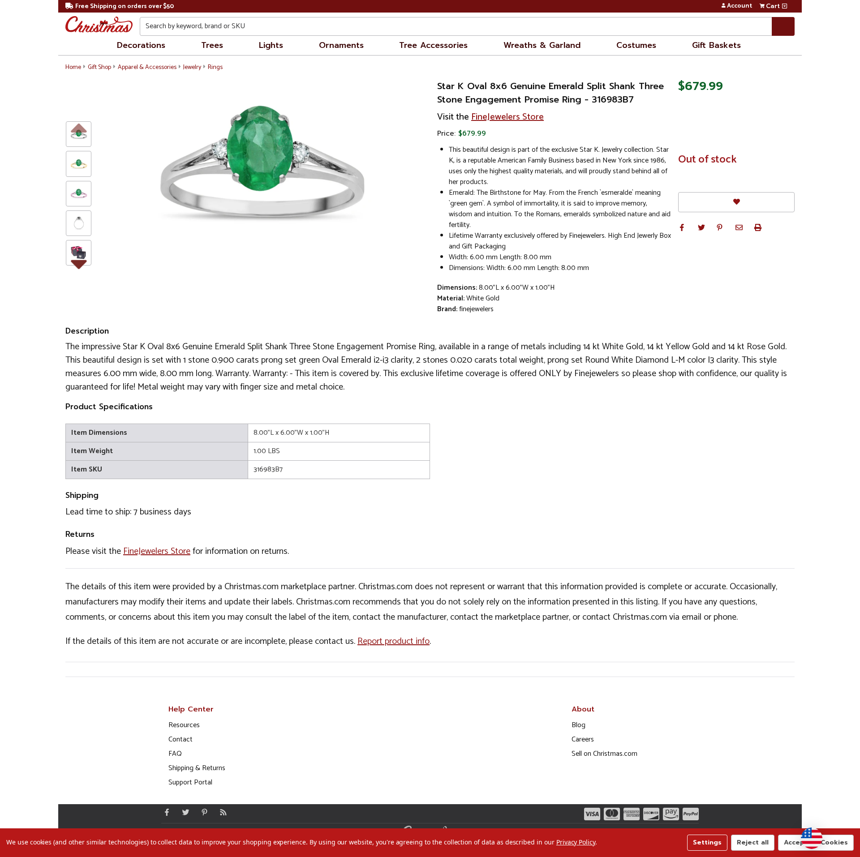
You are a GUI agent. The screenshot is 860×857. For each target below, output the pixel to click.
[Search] (783, 26)
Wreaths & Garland (541, 45)
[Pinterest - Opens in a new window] (202, 812)
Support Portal (190, 782)
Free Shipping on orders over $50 (124, 6)
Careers (583, 739)
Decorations (141, 45)
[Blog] (221, 812)
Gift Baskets (716, 45)
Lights (271, 45)
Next (79, 263)
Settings (707, 842)
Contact (180, 739)
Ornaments (341, 45)
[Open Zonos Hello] (811, 838)
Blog (578, 725)
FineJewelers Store (507, 117)
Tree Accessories (433, 45)
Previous (79, 127)
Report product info (393, 641)
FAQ (175, 754)
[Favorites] (736, 202)
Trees (212, 45)
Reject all (753, 842)
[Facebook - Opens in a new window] (164, 812)
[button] (681, 227)
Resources (184, 725)
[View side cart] (784, 6)
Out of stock (707, 160)
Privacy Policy (575, 842)
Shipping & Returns (196, 768)
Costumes (636, 45)
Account (739, 6)
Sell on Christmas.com (604, 754)
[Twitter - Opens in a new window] (183, 812)
